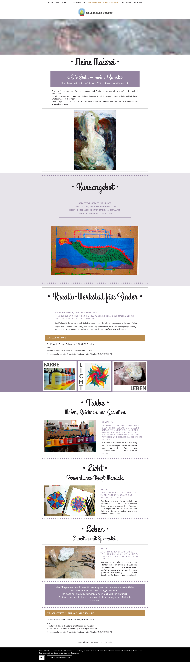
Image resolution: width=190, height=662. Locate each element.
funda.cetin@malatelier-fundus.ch (71, 354)
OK (41, 657)
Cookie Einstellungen (59, 657)
